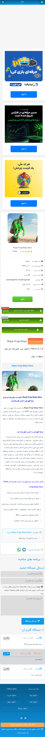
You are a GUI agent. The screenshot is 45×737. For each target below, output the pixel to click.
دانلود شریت (11, 695)
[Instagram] (21, 718)
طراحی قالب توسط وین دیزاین (21, 725)
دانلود (23, 94)
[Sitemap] (25, 718)
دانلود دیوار (11, 702)
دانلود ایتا (33, 695)
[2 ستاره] (28, 251)
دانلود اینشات (11, 689)
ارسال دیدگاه (31, 621)
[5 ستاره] (21, 251)
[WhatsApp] (19, 550)
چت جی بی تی (33, 689)
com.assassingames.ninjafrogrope (15, 280)
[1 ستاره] (31, 251)
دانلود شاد (33, 702)
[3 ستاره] (26, 251)
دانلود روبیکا (22, 709)
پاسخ (5, 638)
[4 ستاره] (23, 251)
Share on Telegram (24, 550)
